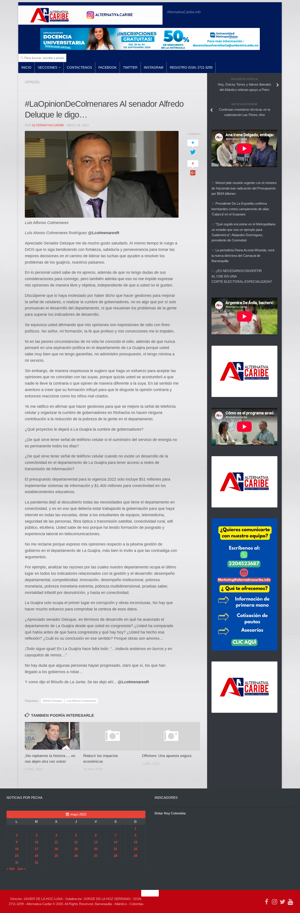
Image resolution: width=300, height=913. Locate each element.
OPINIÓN (32, 82)
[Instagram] (274, 902)
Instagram (153, 67)
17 (36, 849)
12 (76, 842)
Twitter (130, 67)
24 (36, 856)
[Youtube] (290, 902)
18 (56, 849)
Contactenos (79, 67)
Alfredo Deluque (52, 700)
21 (115, 849)
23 (16, 856)
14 (115, 842)
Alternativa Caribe (48, 125)
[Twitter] (282, 902)
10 (36, 842)
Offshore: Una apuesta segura (166, 756)
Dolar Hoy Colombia (170, 813)
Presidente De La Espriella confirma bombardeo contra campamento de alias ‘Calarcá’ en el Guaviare (240, 209)
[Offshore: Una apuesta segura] (171, 736)
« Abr (11, 869)
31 (36, 862)
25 (56, 856)
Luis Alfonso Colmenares (81, 700)
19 (76, 849)
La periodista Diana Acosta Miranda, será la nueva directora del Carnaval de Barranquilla (242, 255)
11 (56, 842)
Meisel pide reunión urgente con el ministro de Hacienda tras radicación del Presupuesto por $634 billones (244, 188)
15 (135, 842)
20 (96, 849)
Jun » (21, 869)
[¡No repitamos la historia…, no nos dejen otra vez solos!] (54, 736)
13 (96, 842)
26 (76, 856)
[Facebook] (267, 902)
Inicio (26, 67)
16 (16, 849)
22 (135, 849)
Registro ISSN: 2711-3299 (191, 67)
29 (135, 856)
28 (115, 856)
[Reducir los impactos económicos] (112, 736)
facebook (107, 67)
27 (96, 856)
